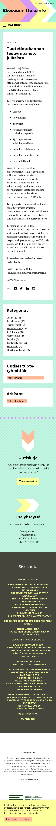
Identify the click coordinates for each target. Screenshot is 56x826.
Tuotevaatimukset (28, 661)
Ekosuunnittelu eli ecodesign (28, 584)
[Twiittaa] (20, 288)
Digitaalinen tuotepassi (30, 604)
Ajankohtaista (28, 579)
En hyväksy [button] (11, 819)
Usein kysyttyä (27, 714)
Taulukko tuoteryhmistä (29, 664)
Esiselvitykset (14, 324)
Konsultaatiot (14, 328)
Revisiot (11, 339)
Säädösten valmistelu (28, 645)
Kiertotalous (13, 335)
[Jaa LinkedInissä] (26, 288)
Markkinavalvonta (16, 350)
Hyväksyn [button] (25, 819)
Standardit (12, 346)
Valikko (15, 25)
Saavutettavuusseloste (28, 640)
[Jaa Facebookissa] (14, 288)
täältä (17, 262)
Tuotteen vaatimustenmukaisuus (28, 669)
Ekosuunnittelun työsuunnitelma (29, 647)
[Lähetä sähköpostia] (32, 288)
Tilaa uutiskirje (28, 481)
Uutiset (24, 280)
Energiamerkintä (28, 629)
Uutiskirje (28, 719)
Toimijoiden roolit (29, 678)
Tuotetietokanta (16, 342)
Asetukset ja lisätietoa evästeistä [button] (21, 813)
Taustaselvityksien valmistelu (29, 650)
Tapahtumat (13, 321)
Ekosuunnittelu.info (24, 10)
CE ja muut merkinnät (29, 681)
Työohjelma (13, 332)
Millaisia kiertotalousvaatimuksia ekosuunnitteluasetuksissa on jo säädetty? (29, 700)
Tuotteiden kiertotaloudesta (28, 694)
